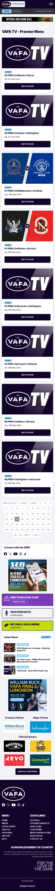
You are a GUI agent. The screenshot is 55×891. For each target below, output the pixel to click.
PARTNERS (7, 833)
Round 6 (8, 418)
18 (33, 514)
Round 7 (8, 187)
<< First (23, 503)
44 (27, 530)
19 (38, 514)
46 (38, 530)
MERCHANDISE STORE (40, 833)
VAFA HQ (6, 829)
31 (7, 524)
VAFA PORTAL (36, 836)
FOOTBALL (35, 820)
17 (28, 514)
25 (22, 519)
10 (38, 508)
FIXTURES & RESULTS (40, 823)
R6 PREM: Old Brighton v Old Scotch (22, 479)
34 (22, 524)
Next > (27, 535)
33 (17, 524)
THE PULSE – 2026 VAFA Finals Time (32, 671)
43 (22, 530)
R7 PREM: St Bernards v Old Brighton (22, 306)
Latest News (23, 644)
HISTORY (6, 836)
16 (22, 514)
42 (17, 530)
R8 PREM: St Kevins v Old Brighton (21, 133)
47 (43, 530)
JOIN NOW (15, 628)
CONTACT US (36, 839)
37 (38, 524)
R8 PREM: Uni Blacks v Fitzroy (19, 75)
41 (12, 530)
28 (38, 519)
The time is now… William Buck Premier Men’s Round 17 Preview (33, 660)
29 (43, 519)
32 (12, 524)
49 (15, 535)
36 (33, 524)
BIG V (4, 839)
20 (43, 514)
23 (12, 519)
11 (43, 508)
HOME (5, 820)
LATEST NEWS (8, 826)
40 (6, 530)
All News (45, 637)
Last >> (37, 535)
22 (6, 519)
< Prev (33, 503)
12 (49, 508)
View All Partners (27, 771)
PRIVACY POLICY (27, 886)
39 (48, 524)
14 (12, 514)
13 (7, 514)
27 (33, 519)
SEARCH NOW (19, 602)
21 (49, 514)
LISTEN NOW (16, 615)
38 (43, 524)
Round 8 (8, 72)
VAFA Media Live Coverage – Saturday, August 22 (33, 649)
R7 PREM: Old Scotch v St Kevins (20, 364)
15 (17, 514)
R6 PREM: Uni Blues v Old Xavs (19, 421)
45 (33, 530)
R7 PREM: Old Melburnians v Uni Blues (23, 190)
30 (48, 519)
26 (27, 519)
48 (48, 530)
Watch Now (27, 86)
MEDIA (5, 823)
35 (27, 524)
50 (20, 535)
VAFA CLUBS (36, 826)
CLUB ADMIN (36, 829)
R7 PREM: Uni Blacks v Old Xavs (20, 248)
